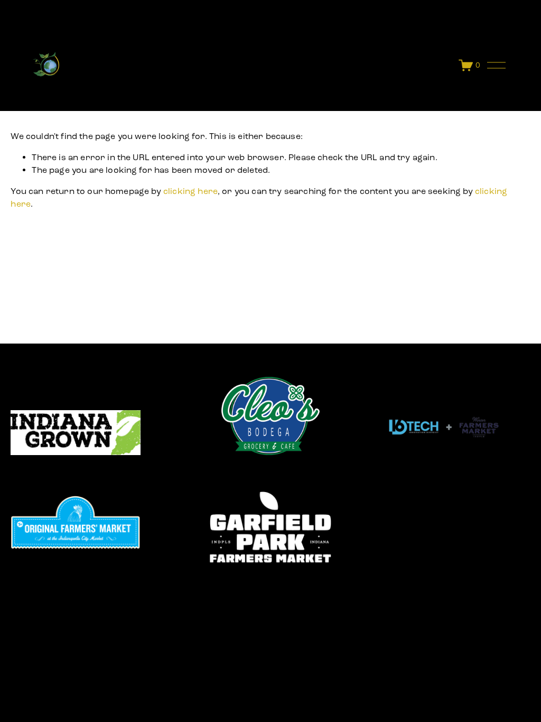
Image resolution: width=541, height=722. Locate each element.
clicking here (190, 191)
